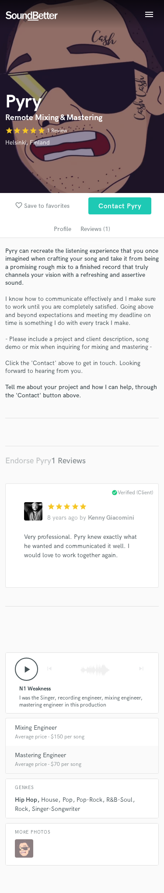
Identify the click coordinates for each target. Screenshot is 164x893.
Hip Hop (26, 799)
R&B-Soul (119, 799)
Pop (68, 799)
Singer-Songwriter (56, 809)
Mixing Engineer (36, 727)
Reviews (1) (95, 229)
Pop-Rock (89, 799)
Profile (62, 229)
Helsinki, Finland (27, 142)
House (49, 799)
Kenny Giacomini (111, 517)
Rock (21, 809)
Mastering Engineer (40, 755)
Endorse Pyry (28, 461)
